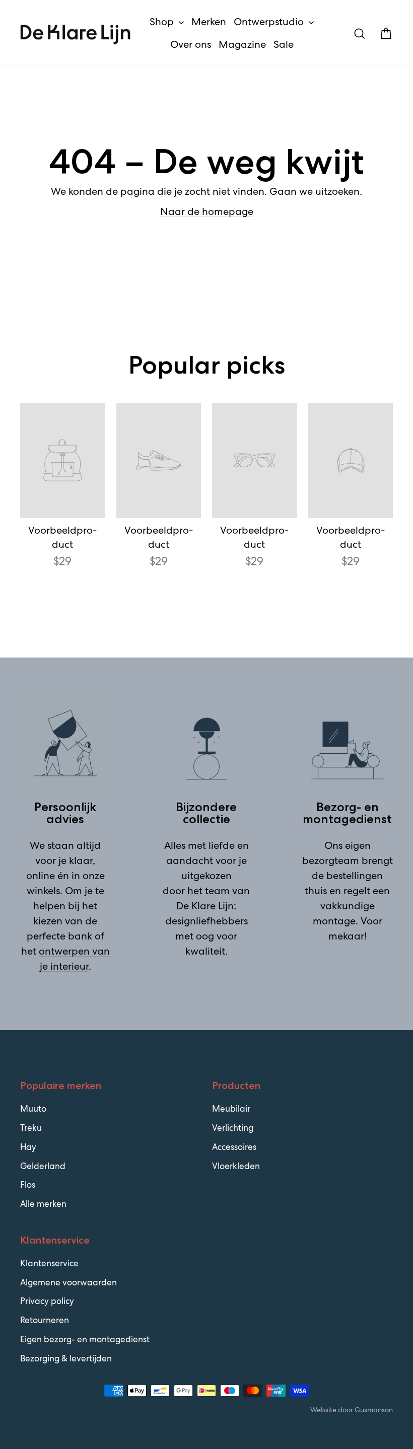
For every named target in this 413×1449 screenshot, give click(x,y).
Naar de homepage (206, 211)
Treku (31, 1127)
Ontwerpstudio (270, 21)
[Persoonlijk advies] (65, 740)
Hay (28, 1146)
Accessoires (234, 1146)
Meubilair (231, 1108)
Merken (208, 21)
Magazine (242, 44)
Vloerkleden (236, 1166)
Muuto (33, 1108)
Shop (163, 21)
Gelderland (42, 1166)
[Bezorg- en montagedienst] (347, 740)
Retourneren (44, 1320)
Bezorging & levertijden (66, 1358)
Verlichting (232, 1127)
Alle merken (43, 1203)
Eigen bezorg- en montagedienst (85, 1339)
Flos (27, 1184)
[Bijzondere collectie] (206, 740)
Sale (283, 44)
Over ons (190, 44)
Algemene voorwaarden (68, 1282)
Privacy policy (47, 1301)
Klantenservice (49, 1263)
